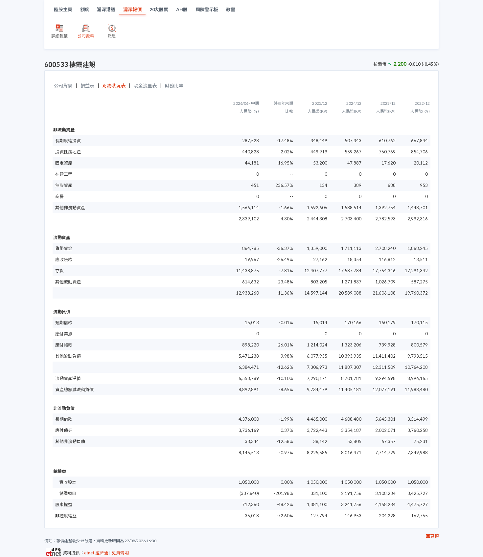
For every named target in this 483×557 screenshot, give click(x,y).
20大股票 (159, 9)
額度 (84, 9)
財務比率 (174, 85)
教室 (230, 9)
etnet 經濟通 (96, 552)
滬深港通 (106, 9)
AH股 (182, 9)
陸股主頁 (63, 9)
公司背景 (63, 85)
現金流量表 (145, 85)
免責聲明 (120, 552)
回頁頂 (432, 536)
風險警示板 (207, 9)
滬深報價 (132, 9)
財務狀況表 (114, 85)
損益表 (87, 85)
